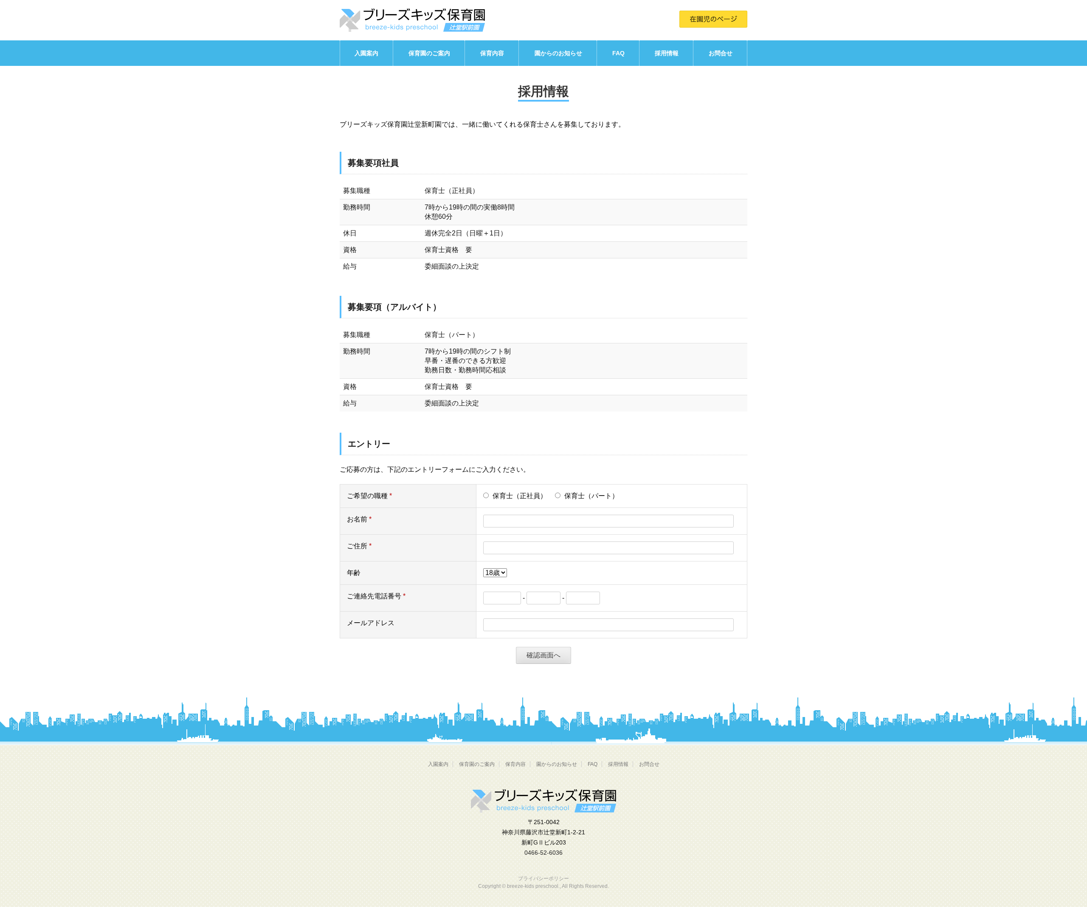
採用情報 (667, 53)
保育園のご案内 (429, 53)
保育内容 (492, 53)
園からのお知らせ (558, 53)
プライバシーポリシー (543, 878)
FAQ (618, 53)
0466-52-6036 (543, 852)
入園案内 (366, 53)
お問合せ (720, 53)
